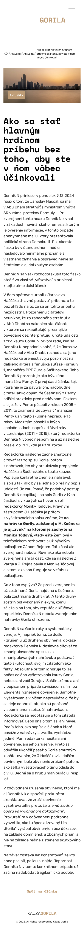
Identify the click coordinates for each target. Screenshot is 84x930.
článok (40, 285)
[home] (6, 53)
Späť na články (42, 891)
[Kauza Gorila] (42, 20)
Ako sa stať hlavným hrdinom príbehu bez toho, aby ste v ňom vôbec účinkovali (56, 53)
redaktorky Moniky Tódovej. (27, 506)
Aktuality (16, 53)
